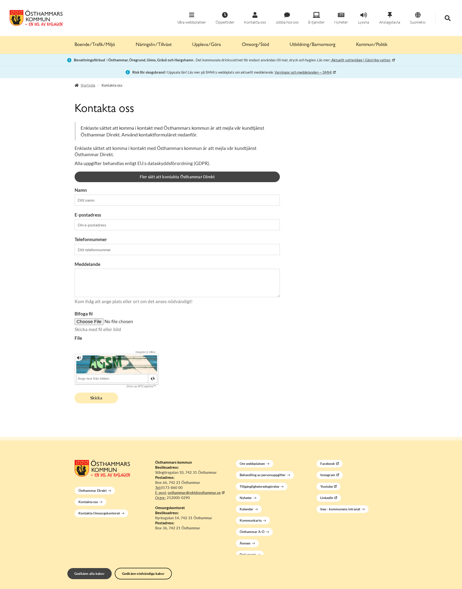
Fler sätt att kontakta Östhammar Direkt (177, 176)
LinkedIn (326, 498)
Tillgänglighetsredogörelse (259, 486)
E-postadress (88, 215)
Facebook (327, 463)
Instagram (327, 475)
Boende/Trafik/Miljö (95, 45)
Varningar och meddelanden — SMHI (303, 72)
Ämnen (245, 543)
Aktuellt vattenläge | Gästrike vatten (361, 60)
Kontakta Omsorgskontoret (99, 513)
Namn (81, 190)
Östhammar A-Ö (252, 532)
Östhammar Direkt (92, 490)
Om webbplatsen (252, 463)
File (78, 338)
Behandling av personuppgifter (263, 475)
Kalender (246, 509)
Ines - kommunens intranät (340, 509)
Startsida (88, 85)
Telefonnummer (91, 239)
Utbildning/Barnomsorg (312, 45)
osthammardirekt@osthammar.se (194, 492)
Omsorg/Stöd (255, 45)
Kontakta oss (88, 502)
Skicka (96, 397)
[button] (191, 18)
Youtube (326, 486)
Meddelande (87, 264)
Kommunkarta (251, 520)
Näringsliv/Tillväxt (154, 45)
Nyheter (246, 498)
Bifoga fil (84, 313)
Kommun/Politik (371, 45)
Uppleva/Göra (206, 45)
